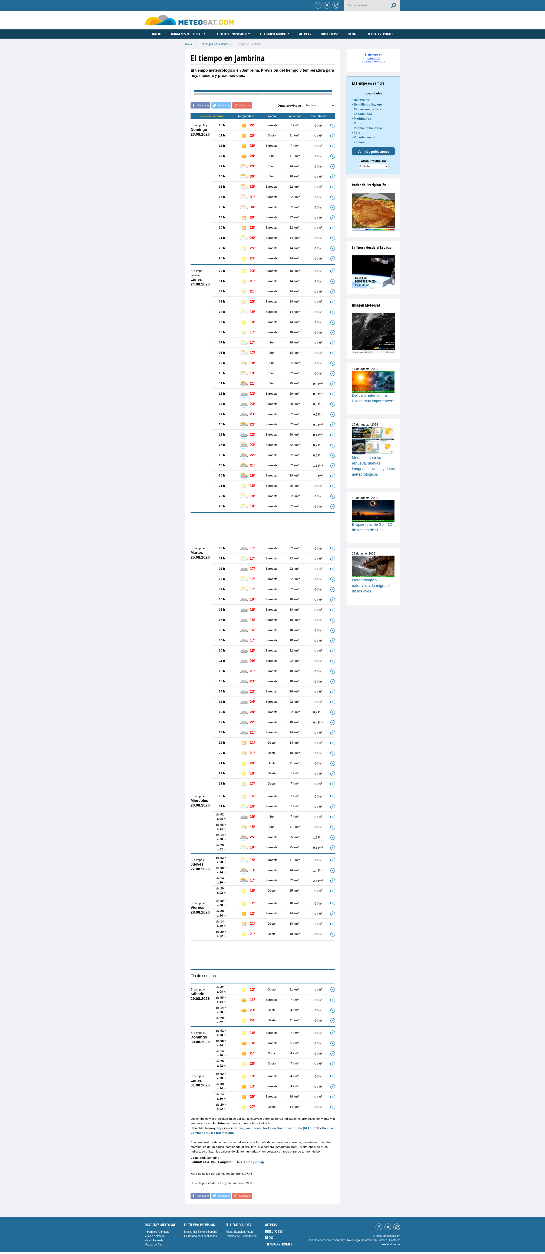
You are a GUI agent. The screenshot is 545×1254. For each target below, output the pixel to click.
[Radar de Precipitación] (373, 212)
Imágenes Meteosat (186, 34)
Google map (255, 1162)
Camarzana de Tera (367, 109)
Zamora (359, 142)
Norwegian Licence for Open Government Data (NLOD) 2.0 (276, 1128)
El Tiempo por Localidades (212, 44)
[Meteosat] (373, 333)
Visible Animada (155, 1236)
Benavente (361, 99)
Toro (357, 132)
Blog (352, 34)
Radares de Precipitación (241, 1236)
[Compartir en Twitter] (326, 5)
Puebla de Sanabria (368, 128)
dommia (395, 1244)
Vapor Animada (154, 1240)
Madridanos (362, 118)
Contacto (394, 1240)
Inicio (156, 34)
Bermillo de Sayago (368, 104)
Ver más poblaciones (373, 151)
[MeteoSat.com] (189, 20)
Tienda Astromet (379, 34)
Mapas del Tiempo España (200, 1231)
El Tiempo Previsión (231, 34)
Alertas (305, 34)
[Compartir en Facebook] (317, 5)
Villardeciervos (364, 137)
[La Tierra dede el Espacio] (373, 272)
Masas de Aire (153, 1244)
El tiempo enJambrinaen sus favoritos (373, 58)
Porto (358, 123)
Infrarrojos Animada (157, 1231)
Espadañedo (363, 114)
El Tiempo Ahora (273, 34)
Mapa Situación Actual (239, 1231)
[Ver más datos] (332, 125)
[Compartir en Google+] (335, 5)
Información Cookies (374, 1240)
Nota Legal (353, 1240)
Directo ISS (329, 34)
